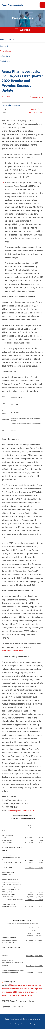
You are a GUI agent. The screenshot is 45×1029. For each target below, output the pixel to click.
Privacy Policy (14, 1024)
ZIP (41, 112)
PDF (40, 109)
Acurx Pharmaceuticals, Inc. (18, 1019)
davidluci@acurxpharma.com (21, 810)
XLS (35, 112)
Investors (24, 30)
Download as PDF (37, 97)
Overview (3, 46)
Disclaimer (24, 1024)
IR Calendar (4, 56)
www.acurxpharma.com (12, 650)
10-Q (4, 110)
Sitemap (32, 1024)
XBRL (5, 113)
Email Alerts (4, 61)
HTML (34, 109)
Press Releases (5, 51)
